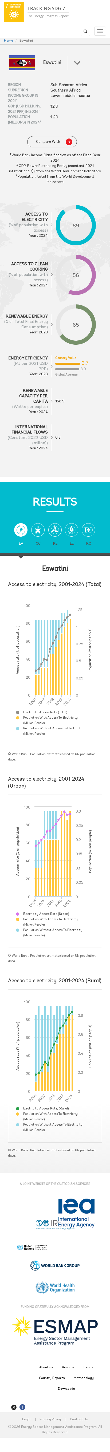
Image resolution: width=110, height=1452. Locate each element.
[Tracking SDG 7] (36, 12)
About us (46, 1367)
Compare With (48, 142)
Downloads (66, 1389)
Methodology (84, 1378)
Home (8, 40)
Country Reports (52, 1378)
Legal (26, 1419)
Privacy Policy (50, 1419)
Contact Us (79, 1419)
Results (68, 1367)
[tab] (21, 538)
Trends (88, 1367)
